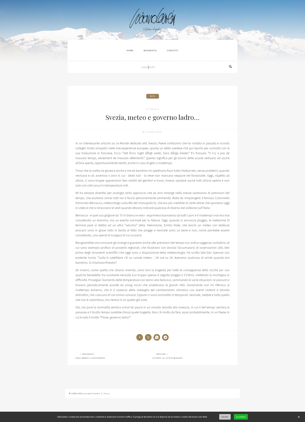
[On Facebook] (139, 337)
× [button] (299, 416)
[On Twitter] (148, 337)
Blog (152, 96)
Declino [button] (224, 416)
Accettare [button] (241, 416)
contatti (172, 50)
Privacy (107, 393)
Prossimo (167, 356)
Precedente (90, 356)
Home (130, 50)
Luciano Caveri (153, 132)
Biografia (150, 50)
